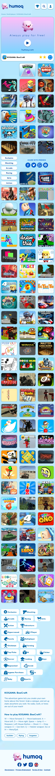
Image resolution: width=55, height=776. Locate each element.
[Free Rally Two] (27, 426)
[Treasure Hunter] (9, 472)
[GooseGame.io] (9, 116)
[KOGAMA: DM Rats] (9, 565)
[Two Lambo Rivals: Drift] (46, 302)
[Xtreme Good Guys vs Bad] (27, 580)
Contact (47, 770)
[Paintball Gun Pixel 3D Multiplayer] (46, 240)
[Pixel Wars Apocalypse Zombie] (27, 302)
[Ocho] (46, 580)
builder (10, 735)
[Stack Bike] (9, 395)
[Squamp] (9, 255)
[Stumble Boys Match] (9, 441)
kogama (33, 735)
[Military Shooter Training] (46, 85)
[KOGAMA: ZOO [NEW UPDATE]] (9, 456)
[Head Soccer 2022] (46, 487)
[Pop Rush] (27, 487)
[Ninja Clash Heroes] (27, 534)
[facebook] (27, 165)
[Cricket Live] (9, 101)
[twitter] (33, 165)
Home (3, 14)
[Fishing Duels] (9, 503)
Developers (9, 770)
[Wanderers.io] (27, 348)
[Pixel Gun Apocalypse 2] (46, 565)
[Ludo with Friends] (9, 580)
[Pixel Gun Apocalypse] (27, 596)
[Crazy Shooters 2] (46, 395)
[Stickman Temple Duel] (27, 565)
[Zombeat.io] (46, 116)
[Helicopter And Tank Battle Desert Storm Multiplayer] (9, 534)
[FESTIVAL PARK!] (46, 534)
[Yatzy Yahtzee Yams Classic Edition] (9, 364)
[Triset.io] (27, 271)
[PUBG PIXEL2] (27, 101)
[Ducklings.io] (9, 426)
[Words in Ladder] (27, 456)
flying (21, 735)
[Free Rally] (27, 472)
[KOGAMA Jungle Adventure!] (46, 271)
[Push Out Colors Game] (9, 348)
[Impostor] (9, 379)
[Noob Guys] (9, 240)
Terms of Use (37, 770)
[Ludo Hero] (27, 549)
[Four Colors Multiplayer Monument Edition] (46, 131)
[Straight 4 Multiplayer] (46, 193)
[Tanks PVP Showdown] (46, 410)
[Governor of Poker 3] (27, 193)
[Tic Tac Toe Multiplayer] (46, 286)
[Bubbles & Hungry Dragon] (27, 286)
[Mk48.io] (27, 178)
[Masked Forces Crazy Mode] (9, 410)
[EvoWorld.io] (46, 596)
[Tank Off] (27, 147)
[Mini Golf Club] (9, 209)
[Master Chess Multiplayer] (9, 147)
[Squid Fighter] (9, 85)
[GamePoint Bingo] (46, 70)
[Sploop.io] (9, 131)
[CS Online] (27, 379)
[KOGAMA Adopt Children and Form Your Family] (27, 333)
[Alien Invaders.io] (9, 596)
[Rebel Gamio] (46, 364)
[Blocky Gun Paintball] (9, 333)
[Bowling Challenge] (27, 70)
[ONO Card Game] (46, 518)
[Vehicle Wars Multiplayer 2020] (9, 549)
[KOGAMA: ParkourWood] (27, 85)
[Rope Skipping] (27, 441)
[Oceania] (27, 410)
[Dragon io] (9, 518)
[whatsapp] (39, 165)
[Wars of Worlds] (46, 147)
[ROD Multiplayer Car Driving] (9, 193)
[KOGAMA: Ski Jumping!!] (46, 255)
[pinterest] (45, 165)
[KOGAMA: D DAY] (9, 224)
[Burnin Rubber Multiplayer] (46, 317)
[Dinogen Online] (46, 456)
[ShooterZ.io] (46, 503)
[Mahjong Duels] (27, 395)
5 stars (45, 57)
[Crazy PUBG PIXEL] (27, 317)
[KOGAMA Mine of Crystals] (9, 317)
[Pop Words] (46, 426)
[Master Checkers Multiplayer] (46, 348)
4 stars (41, 57)
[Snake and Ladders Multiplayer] (27, 224)
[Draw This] (27, 240)
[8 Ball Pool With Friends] (46, 441)
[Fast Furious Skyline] (27, 131)
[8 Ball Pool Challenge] (46, 379)
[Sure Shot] (46, 209)
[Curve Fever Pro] (46, 224)
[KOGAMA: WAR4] (27, 518)
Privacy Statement (23, 770)
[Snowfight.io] (27, 116)
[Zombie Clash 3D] (9, 487)
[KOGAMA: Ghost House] (9, 271)
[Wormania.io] (46, 101)
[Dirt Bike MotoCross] (46, 549)
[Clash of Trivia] (46, 178)
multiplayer (11, 14)
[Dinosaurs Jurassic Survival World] (27, 503)
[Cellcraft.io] (46, 333)
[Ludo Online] (27, 364)
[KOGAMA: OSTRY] (46, 472)
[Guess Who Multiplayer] (9, 302)
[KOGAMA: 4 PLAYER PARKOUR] (9, 286)
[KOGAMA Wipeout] (27, 209)
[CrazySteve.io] (27, 255)
